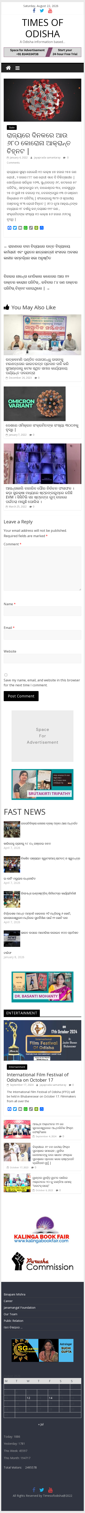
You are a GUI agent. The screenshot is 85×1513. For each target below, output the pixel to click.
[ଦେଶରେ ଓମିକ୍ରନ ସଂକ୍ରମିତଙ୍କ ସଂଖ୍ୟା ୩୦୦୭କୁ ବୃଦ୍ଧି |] (35, 389)
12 (28, 1398)
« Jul (41, 1424)
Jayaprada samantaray (47, 157)
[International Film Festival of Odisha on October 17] (42, 1022)
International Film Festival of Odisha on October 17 (38, 1077)
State (12, 127)
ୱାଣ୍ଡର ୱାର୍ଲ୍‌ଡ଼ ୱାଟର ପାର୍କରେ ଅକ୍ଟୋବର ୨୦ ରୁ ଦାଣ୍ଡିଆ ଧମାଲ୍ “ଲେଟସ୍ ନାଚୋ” (52, 1182)
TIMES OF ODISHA (42, 28)
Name (10, 604)
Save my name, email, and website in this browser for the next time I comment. (42, 682)
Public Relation (13, 1321)
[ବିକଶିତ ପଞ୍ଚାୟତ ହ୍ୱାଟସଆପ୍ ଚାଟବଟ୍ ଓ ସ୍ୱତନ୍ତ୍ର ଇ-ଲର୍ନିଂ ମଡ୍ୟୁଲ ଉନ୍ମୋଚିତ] (12, 858)
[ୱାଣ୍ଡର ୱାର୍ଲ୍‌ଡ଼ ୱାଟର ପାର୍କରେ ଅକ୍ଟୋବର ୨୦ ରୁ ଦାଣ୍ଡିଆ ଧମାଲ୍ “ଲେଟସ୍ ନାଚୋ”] (17, 1176)
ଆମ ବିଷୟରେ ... (13, 1327)
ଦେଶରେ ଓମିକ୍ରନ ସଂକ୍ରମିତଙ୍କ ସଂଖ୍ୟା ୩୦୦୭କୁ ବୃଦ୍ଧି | (42, 427)
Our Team (10, 1314)
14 (50, 1398)
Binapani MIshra (14, 1294)
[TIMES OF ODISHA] (8, 68)
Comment (12, 544)
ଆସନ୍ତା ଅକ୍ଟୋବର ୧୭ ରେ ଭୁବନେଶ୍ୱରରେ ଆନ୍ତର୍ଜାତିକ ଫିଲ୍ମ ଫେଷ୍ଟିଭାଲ (53, 1128)
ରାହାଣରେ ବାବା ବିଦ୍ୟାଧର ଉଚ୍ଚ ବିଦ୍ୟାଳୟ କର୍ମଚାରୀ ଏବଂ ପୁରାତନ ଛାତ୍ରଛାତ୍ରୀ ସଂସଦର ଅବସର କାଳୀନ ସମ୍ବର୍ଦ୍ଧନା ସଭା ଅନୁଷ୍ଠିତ (41, 252)
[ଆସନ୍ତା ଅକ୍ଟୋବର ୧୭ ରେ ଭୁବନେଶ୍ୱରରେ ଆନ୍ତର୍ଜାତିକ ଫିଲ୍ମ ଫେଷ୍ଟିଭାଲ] (17, 1122)
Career (8, 1301)
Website (10, 651)
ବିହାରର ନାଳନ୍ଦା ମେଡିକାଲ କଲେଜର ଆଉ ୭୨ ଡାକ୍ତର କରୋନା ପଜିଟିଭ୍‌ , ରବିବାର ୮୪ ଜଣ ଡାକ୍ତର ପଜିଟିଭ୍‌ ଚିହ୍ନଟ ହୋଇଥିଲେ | (41, 282)
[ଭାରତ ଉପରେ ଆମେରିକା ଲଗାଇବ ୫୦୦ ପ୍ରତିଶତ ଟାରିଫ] (12, 933)
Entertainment (17, 1067)
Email (9, 627)
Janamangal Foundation (19, 1307)
